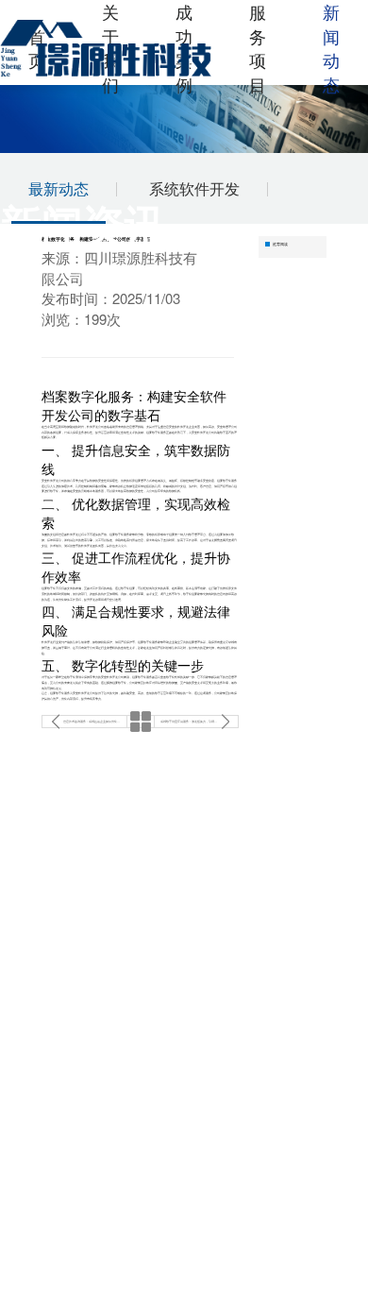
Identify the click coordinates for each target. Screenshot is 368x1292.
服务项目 (257, 48)
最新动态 (58, 188)
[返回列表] (140, 721)
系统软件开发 (194, 188)
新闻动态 (331, 48)
